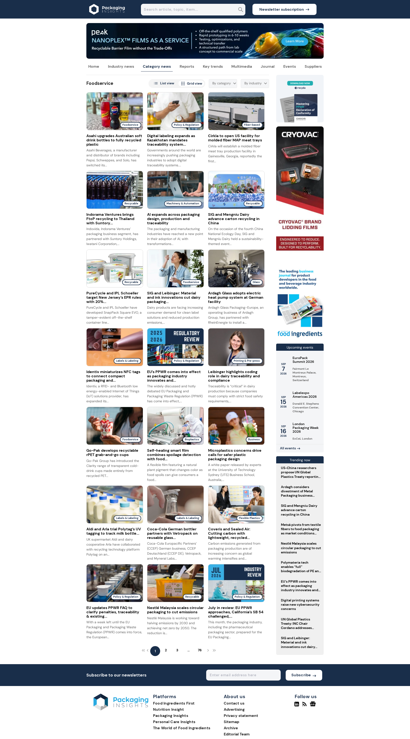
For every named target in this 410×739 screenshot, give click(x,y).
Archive (231, 728)
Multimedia (241, 66)
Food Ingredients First (174, 703)
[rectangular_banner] (300, 338)
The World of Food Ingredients (181, 728)
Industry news (121, 66)
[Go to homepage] (120, 709)
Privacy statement (241, 715)
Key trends (213, 66)
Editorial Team (237, 734)
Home (93, 66)
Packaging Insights (170, 715)
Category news (157, 66)
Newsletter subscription (281, 9)
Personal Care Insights (174, 722)
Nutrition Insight (168, 709)
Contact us (234, 703)
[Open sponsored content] (205, 57)
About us (235, 696)
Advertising (234, 709)
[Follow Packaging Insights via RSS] (305, 705)
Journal (268, 66)
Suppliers (313, 66)
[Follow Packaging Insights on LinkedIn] (296, 705)
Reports (187, 66)
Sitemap (231, 722)
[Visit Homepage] (107, 17)
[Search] (240, 10)
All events (288, 448)
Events (289, 66)
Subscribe (301, 675)
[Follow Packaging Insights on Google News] (314, 705)
